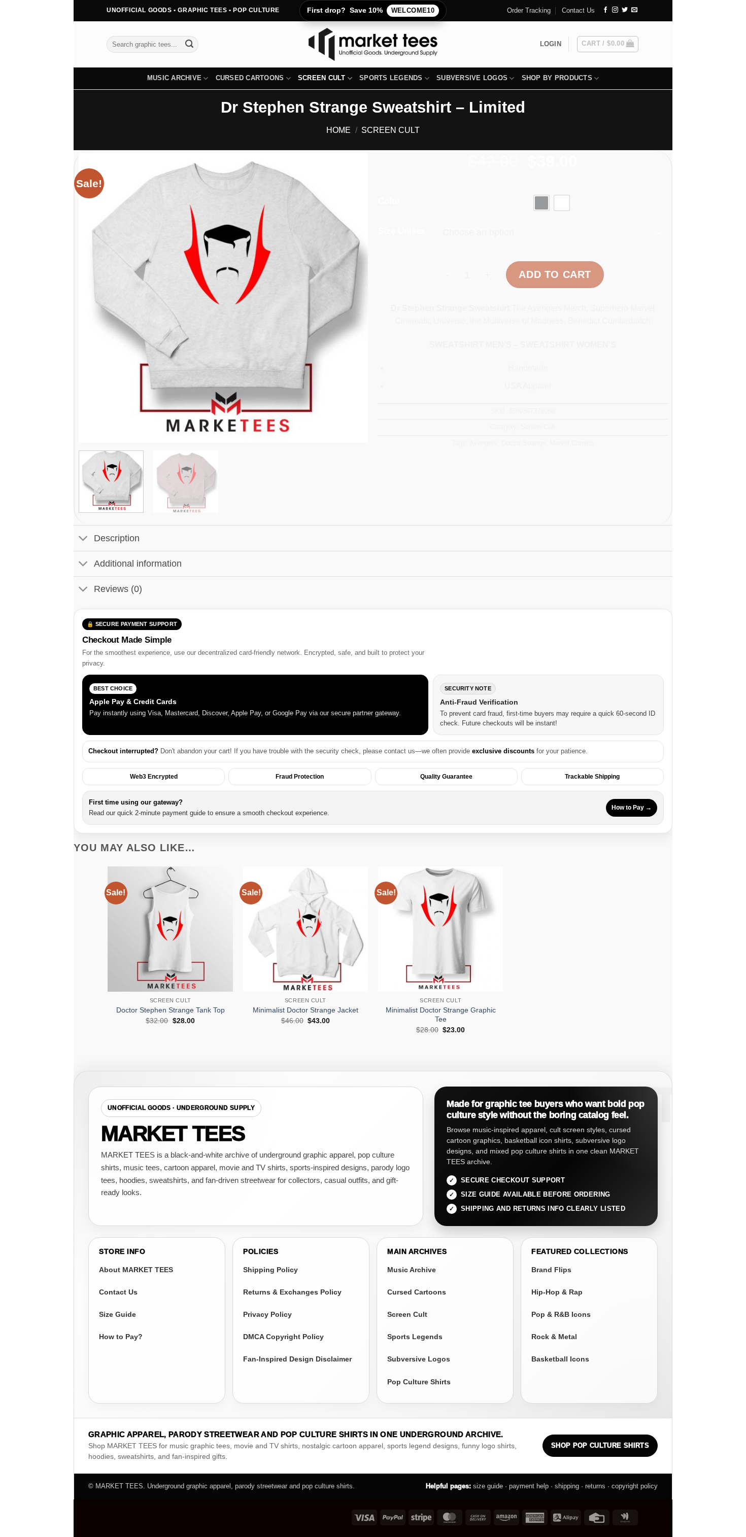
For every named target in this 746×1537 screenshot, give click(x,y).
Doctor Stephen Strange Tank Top (170, 1010)
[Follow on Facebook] (605, 10)
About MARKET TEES (136, 1270)
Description (117, 538)
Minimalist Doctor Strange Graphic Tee (441, 1015)
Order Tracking (529, 10)
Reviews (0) (118, 589)
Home (338, 130)
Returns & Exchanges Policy (292, 1292)
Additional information (138, 563)
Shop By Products (557, 78)
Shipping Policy (270, 1270)
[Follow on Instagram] (615, 10)
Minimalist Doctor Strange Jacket (305, 1010)
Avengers (483, 443)
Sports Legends (391, 78)
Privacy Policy (267, 1314)
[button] (550, 44)
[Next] (350, 298)
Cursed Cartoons (250, 78)
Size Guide (117, 1314)
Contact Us (578, 10)
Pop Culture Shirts (419, 1382)
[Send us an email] (634, 10)
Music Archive (174, 78)
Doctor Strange (523, 443)
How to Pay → (632, 807)
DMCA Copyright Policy (283, 1337)
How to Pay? (121, 1337)
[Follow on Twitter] (625, 10)
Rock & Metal (554, 1337)
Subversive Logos (471, 78)
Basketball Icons (560, 1359)
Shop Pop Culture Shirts (600, 1445)
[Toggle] (83, 539)
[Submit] (189, 44)
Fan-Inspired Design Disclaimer (297, 1359)
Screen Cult (322, 78)
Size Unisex (401, 231)
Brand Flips (551, 1270)
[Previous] (97, 298)
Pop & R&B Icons (561, 1314)
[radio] (541, 203)
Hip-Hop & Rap (557, 1292)
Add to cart (555, 274)
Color (389, 201)
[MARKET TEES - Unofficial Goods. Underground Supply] (373, 44)
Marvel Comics (572, 443)
